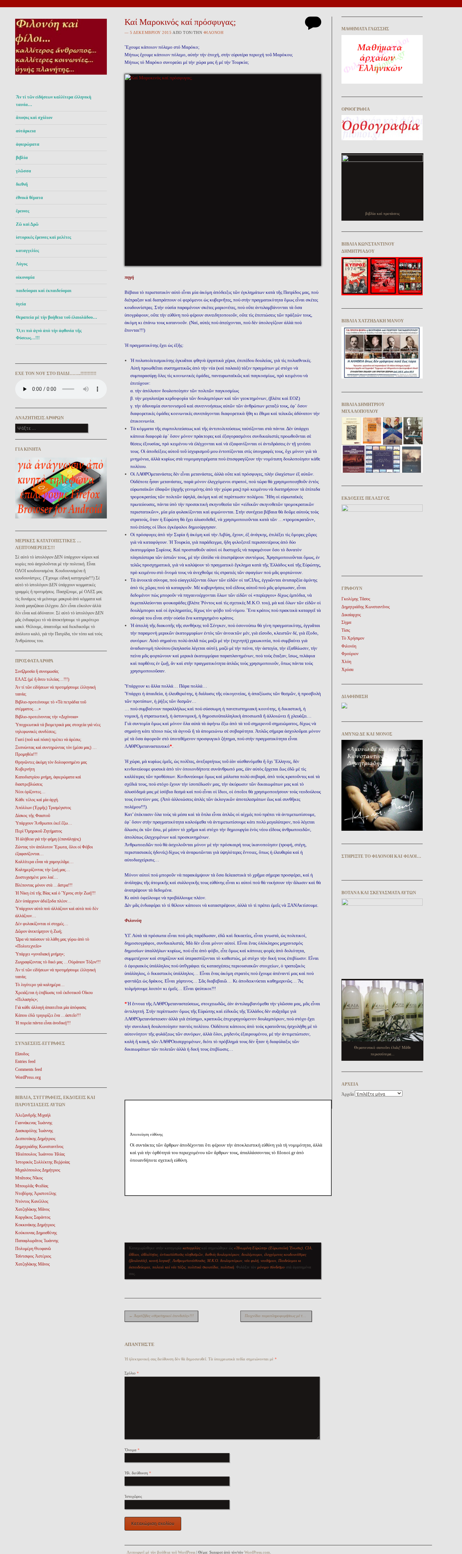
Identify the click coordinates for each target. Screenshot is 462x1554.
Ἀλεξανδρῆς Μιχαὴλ (33, 1115)
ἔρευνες (22, 210)
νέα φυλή (251, 1260)
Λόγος (21, 263)
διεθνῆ (22, 184)
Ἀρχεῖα (347, 1094)
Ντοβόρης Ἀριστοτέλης (35, 1193)
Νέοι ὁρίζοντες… (30, 791)
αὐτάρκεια (26, 130)
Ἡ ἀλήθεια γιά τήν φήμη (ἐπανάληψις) (48, 839)
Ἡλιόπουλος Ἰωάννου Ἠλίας (40, 1154)
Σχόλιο (132, 1373)
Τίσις (345, 630)
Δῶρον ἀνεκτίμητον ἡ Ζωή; (38, 931)
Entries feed (25, 1061)
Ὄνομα (132, 1450)
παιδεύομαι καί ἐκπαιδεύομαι (43, 290)
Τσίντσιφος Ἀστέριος (33, 1256)
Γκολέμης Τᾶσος (355, 598)
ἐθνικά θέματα (29, 197)
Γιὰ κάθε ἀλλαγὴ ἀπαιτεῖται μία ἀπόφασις (50, 1007)
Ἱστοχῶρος (133, 1496)
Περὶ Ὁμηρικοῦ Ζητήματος (38, 831)
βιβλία (22, 157)
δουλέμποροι (251, 1254)
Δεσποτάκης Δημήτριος (35, 1138)
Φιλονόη (214, 32)
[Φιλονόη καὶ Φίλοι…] (61, 76)
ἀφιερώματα (27, 144)
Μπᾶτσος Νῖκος (29, 1177)
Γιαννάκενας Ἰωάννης (33, 1122)
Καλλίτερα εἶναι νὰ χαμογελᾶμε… (44, 861)
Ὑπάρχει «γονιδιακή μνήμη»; (40, 954)
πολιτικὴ (227, 1267)
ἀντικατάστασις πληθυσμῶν (181, 1254)
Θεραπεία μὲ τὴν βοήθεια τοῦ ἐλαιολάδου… (56, 317)
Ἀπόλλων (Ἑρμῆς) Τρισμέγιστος (43, 807)
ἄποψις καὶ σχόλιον (34, 117)
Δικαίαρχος (351, 614)
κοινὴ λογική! (159, 1260)
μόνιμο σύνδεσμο (271, 1267)
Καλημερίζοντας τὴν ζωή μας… (42, 869)
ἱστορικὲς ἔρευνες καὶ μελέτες (43, 237)
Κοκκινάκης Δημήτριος (35, 1224)
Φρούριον (349, 653)
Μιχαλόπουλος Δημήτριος (37, 1170)
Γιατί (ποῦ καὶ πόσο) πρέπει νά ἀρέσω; (48, 739)
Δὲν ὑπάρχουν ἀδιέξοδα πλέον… (43, 901)
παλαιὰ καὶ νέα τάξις (169, 1267)
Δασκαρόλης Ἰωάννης (34, 1130)
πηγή (129, 277)
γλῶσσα (23, 170)
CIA (308, 1248)
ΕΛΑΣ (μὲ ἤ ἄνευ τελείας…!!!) (42, 679)
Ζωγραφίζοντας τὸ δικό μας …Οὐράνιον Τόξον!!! (58, 961)
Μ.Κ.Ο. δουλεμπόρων (224, 1260)
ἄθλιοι (134, 1254)
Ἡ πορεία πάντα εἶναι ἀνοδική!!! (43, 1022)
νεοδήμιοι (268, 1260)
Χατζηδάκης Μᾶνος (32, 1209)
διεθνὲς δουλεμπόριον (222, 1254)
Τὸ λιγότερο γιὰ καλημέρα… (40, 984)
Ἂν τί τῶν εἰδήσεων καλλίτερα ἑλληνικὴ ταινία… (53, 100)
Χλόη (346, 661)
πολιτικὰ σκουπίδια (203, 1267)
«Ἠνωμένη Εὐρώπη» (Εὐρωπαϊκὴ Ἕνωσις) (268, 1248)
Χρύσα (347, 669)
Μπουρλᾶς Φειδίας (31, 1185)
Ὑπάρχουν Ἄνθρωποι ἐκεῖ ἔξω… (43, 823)
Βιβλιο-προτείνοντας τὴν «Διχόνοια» (46, 716)
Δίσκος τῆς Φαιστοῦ (32, 815)
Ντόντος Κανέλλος (31, 1201)
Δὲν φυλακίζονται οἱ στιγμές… (41, 923)
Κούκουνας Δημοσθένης (36, 1232)
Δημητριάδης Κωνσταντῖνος (39, 1146)
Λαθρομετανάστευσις (189, 1260)
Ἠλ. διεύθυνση (138, 1473)
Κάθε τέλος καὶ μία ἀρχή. (37, 799)
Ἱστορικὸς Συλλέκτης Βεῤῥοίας (42, 1162)
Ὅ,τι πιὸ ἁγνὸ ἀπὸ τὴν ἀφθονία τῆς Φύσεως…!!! (49, 334)
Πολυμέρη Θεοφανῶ (33, 1248)
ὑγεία (21, 303)
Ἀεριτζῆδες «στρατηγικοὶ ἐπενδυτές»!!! (161, 1316)
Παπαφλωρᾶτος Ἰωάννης (36, 1240)
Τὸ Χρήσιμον (352, 638)
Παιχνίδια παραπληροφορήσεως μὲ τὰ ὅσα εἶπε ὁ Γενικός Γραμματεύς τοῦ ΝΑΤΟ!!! (278, 1316)
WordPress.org (28, 1077)
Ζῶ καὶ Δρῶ (27, 224)
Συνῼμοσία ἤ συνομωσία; (37, 671)
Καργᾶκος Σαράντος (33, 1217)
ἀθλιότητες (149, 1254)
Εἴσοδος (22, 1053)
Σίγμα (346, 622)
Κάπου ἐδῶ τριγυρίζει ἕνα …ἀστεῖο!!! (48, 1015)
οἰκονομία (25, 277)
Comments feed (28, 1069)
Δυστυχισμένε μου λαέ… (36, 877)
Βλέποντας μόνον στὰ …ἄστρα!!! (44, 885)
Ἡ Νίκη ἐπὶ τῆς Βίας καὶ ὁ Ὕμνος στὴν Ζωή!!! (55, 893)
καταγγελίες (27, 250)
